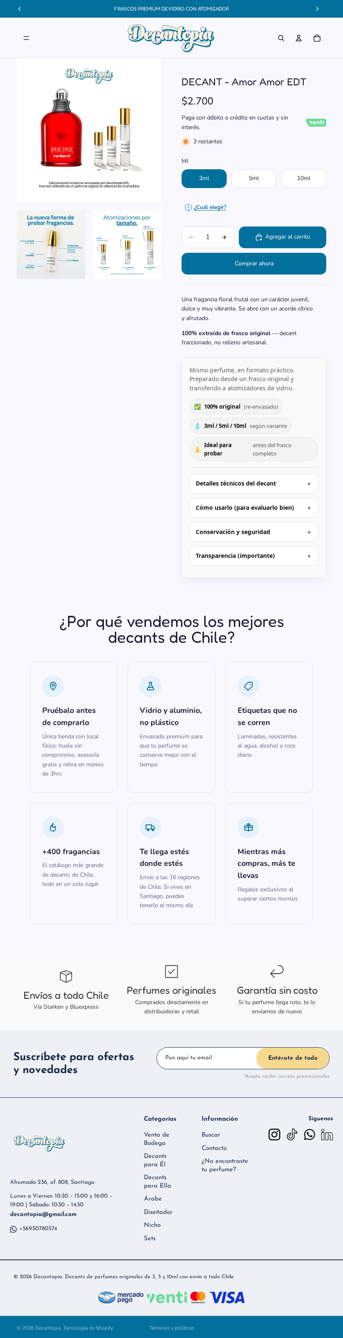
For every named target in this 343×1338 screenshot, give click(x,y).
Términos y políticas (171, 1328)
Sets (150, 1239)
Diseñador (158, 1212)
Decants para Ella (157, 1182)
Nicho (152, 1225)
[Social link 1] (274, 1134)
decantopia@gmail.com (43, 1214)
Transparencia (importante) (235, 556)
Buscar (211, 1135)
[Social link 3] (309, 1134)
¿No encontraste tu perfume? (225, 1165)
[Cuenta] (298, 38)
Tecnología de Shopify (88, 1328)
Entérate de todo (292, 1058)
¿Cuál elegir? (207, 207)
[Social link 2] (292, 1134)
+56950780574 (38, 1229)
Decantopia (48, 1328)
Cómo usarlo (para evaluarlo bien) (245, 507)
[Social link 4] (327, 1134)
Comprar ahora (254, 263)
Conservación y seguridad (233, 532)
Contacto (214, 1148)
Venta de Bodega (156, 1139)
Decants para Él (155, 1160)
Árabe (153, 1199)
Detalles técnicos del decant (236, 483)
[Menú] (26, 38)
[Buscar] (281, 38)
